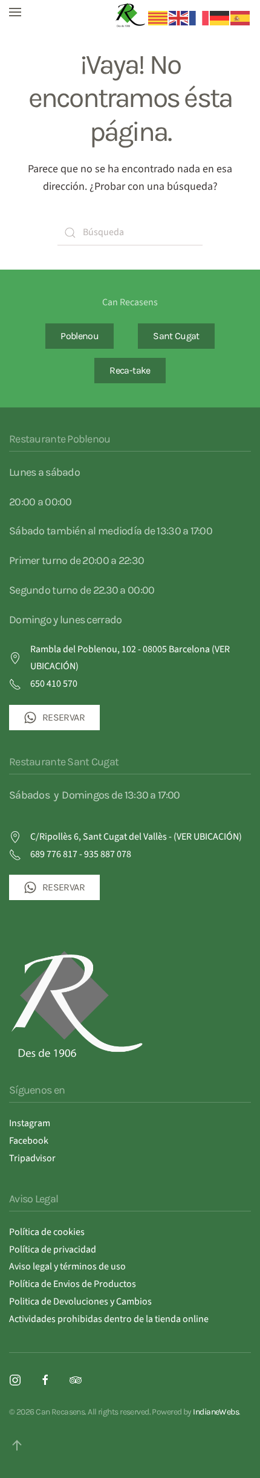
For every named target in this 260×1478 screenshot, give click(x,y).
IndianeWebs (216, 1412)
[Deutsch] (220, 17)
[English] (179, 17)
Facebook (28, 1140)
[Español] (240, 17)
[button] (15, 12)
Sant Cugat (176, 336)
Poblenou (79, 336)
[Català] (158, 17)
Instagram (29, 1123)
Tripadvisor (32, 1158)
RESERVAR (63, 717)
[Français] (199, 17)
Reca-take (129, 370)
